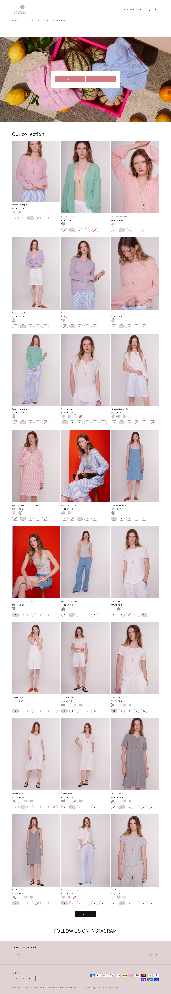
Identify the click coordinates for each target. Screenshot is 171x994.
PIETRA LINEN (81, 416)
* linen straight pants (69, 890)
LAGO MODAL (81, 705)
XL (45, 217)
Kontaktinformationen (111, 988)
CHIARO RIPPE (118, 897)
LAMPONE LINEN (63, 416)
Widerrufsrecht (52, 988)
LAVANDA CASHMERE (14, 320)
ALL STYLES (101, 79)
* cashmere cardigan (69, 217)
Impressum (96, 988)
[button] (24, 20)
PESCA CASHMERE (113, 224)
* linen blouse (66, 409)
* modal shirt (116, 698)
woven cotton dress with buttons (25, 505)
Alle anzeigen (85, 914)
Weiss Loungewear (24, 988)
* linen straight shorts (119, 409)
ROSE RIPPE (124, 897)
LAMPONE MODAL (75, 705)
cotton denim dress (118, 505)
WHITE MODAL (14, 705)
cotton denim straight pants (72, 601)
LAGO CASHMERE (20, 212)
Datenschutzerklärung (68, 988)
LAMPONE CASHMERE (14, 212)
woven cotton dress (69, 505)
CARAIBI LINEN (69, 416)
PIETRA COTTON (118, 609)
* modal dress (17, 698)
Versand (87, 988)
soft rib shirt (115, 890)
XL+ (103, 421)
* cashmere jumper (19, 205)
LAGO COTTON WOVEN (14, 513)
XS (15, 217)
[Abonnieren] (57, 955)
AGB (80, 988)
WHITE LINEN (75, 416)
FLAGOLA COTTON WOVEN (20, 513)
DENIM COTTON (113, 513)
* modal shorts (67, 698)
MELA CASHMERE (63, 224)
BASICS (70, 79)
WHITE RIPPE (113, 897)
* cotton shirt (116, 601)
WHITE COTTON (113, 609)
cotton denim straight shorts (23, 601)
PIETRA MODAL (63, 705)
